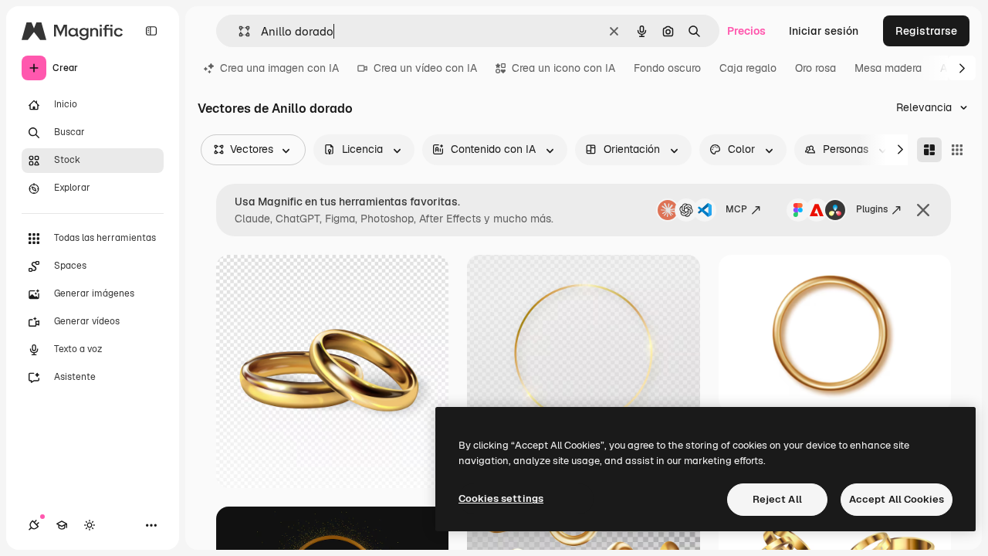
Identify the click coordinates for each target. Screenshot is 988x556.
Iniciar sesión (823, 31)
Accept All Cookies (896, 499)
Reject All (777, 499)
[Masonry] (929, 149)
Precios (746, 31)
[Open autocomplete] (238, 31)
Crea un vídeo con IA (425, 68)
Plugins (872, 209)
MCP (736, 209)
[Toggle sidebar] (151, 31)
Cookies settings (500, 498)
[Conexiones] (34, 525)
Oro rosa (815, 68)
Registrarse (926, 31)
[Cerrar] (923, 210)
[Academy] (61, 525)
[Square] (957, 149)
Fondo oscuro (667, 68)
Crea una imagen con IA (279, 68)
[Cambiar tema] (89, 525)
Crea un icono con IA (563, 68)
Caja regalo (748, 68)
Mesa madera (888, 68)
